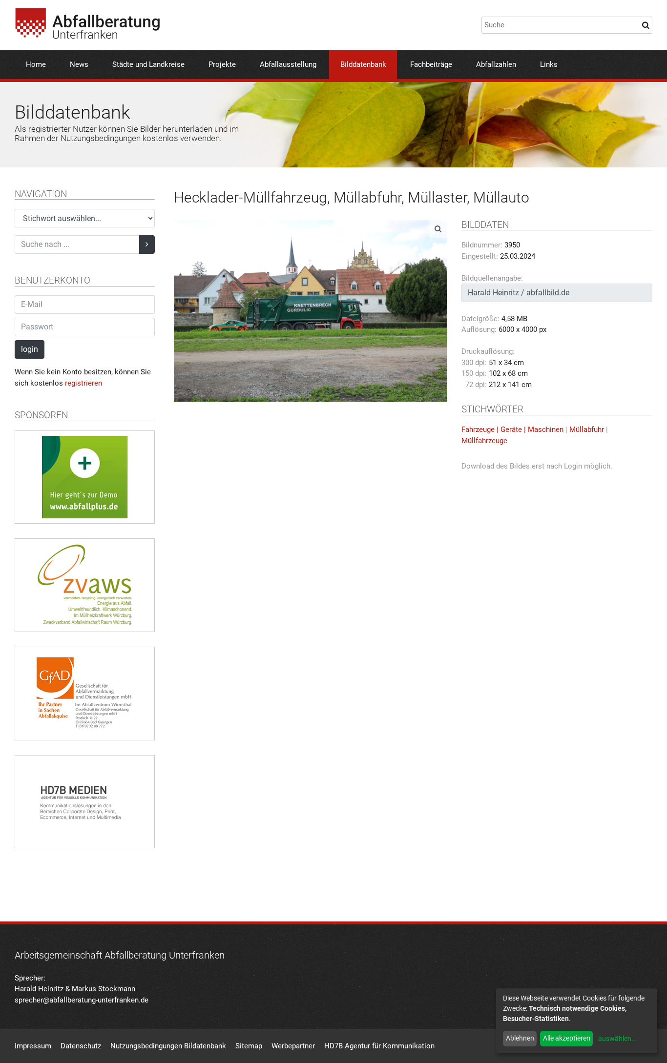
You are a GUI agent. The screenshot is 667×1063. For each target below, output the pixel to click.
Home (36, 64)
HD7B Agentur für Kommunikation (379, 1046)
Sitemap (248, 1046)
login (29, 349)
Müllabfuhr (586, 429)
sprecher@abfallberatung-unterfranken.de (81, 1000)
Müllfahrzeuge (484, 440)
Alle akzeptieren (566, 1038)
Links (549, 64)
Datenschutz (81, 1046)
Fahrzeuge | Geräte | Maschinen (512, 429)
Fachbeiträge (431, 64)
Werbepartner (293, 1046)
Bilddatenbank (363, 64)
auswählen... (617, 1039)
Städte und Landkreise (148, 64)
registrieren (83, 383)
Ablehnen (520, 1038)
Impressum (33, 1046)
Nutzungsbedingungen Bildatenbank (168, 1046)
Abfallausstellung (288, 64)
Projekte (222, 64)
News (79, 64)
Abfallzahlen (496, 64)
